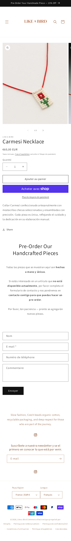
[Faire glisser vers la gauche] (28, 130)
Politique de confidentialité (55, 524)
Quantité (7, 159)
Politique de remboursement (26, 524)
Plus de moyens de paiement (35, 197)
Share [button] (10, 229)
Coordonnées (61, 529)
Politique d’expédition (42, 529)
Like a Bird (22, 519)
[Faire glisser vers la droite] (43, 130)
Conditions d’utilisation (18, 529)
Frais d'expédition (22, 154)
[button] (7, 22)
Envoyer (13, 390)
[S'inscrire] (60, 459)
